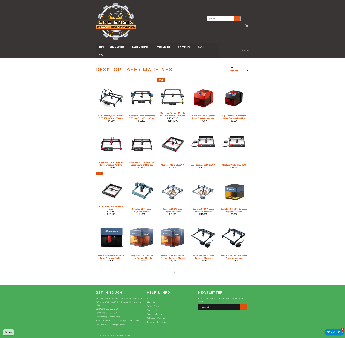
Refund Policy (153, 310)
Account (245, 50)
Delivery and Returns (156, 318)
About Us (151, 302)
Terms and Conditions (156, 322)
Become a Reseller (155, 314)
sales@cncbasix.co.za (110, 317)
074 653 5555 (112, 313)
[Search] (237, 18)
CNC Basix (105, 336)
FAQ (149, 298)
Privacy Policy (153, 306)
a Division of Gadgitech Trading (121, 336)
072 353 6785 (112, 309)
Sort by (233, 67)
